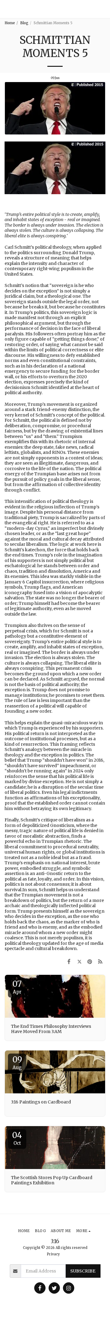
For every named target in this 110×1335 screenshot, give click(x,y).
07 (17, 987)
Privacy (53, 1254)
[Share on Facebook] (69, 961)
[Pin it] (90, 961)
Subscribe (82, 1271)
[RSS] (100, 961)
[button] (103, 9)
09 (17, 1062)
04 (17, 1138)
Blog (24, 23)
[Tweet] (79, 961)
